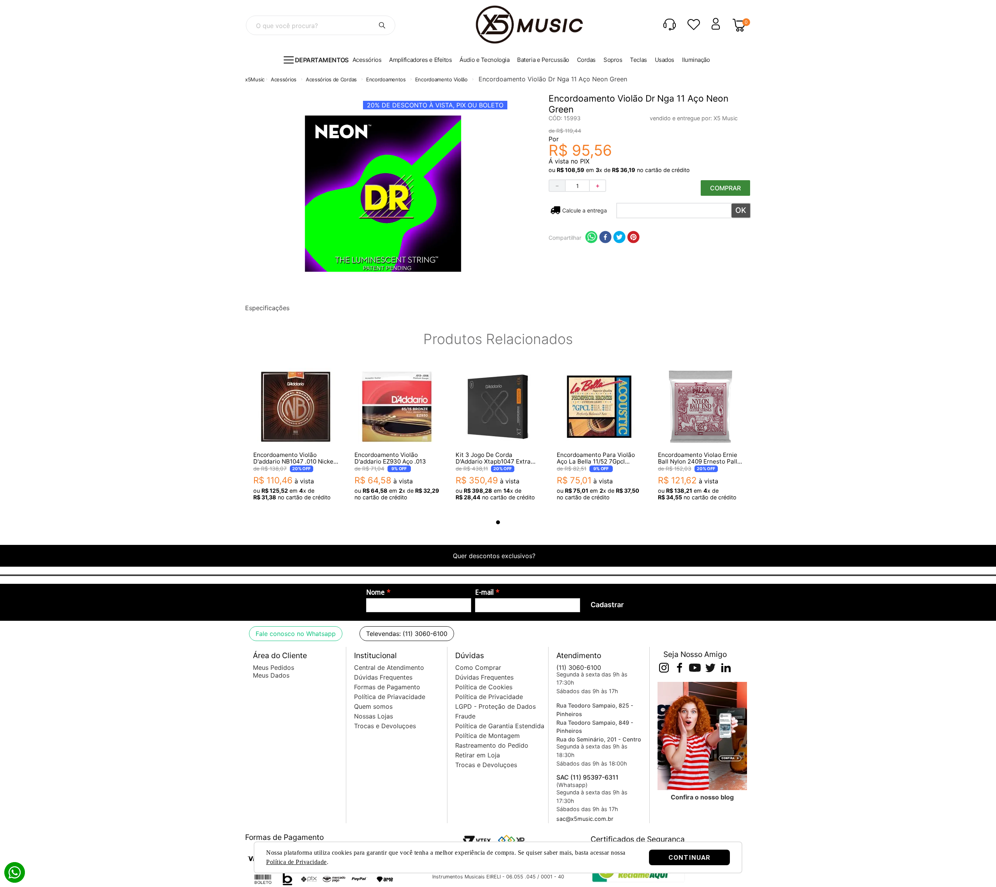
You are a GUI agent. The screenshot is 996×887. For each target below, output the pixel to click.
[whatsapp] (591, 237)
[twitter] (619, 237)
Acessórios (283, 79)
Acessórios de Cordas (331, 79)
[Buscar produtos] (382, 25)
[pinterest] (633, 237)
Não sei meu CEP (584, 210)
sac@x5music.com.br (584, 818)
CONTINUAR (689, 857)
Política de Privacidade (296, 862)
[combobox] (320, 25)
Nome (375, 592)
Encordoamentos (386, 79)
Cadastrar (607, 605)
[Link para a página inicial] (255, 80)
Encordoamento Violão (441, 79)
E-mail (484, 592)
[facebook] (605, 237)
